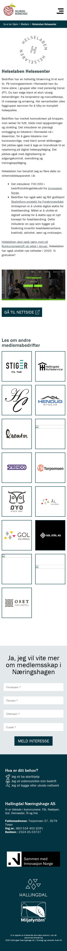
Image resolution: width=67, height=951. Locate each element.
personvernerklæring (33, 937)
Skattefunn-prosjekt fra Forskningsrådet (37, 202)
